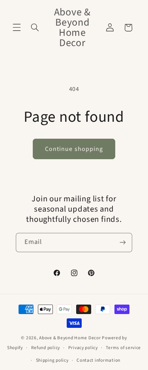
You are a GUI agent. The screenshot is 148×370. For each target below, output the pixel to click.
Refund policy (45, 347)
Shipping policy (52, 360)
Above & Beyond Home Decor (70, 338)
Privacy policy (83, 347)
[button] (16, 28)
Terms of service (123, 347)
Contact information (98, 360)
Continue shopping (74, 149)
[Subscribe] (123, 242)
